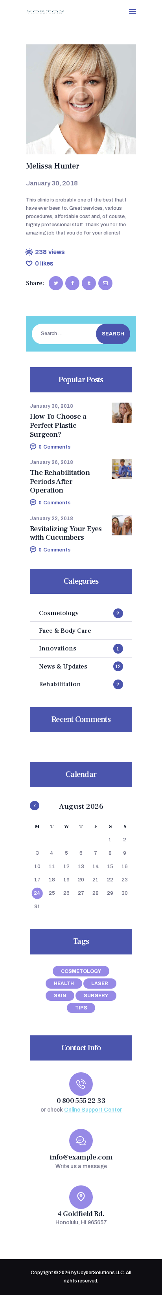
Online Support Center (93, 1110)
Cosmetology (81, 971)
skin (60, 995)
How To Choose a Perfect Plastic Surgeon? (58, 425)
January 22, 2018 (51, 518)
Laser (99, 983)
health (64, 983)
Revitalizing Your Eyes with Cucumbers (66, 533)
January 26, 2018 (51, 462)
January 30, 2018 (51, 406)
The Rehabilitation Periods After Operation (60, 481)
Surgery (96, 995)
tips (81, 1008)
